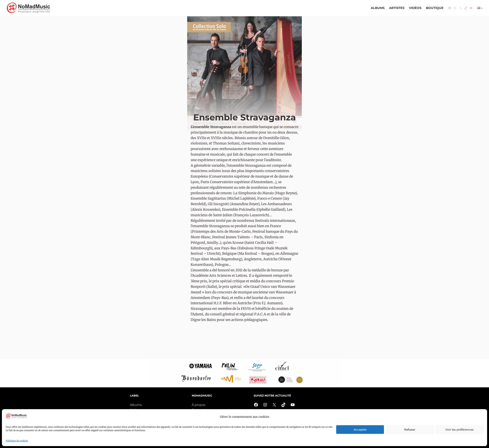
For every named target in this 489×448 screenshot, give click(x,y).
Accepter (360, 429)
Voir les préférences (459, 429)
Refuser (409, 429)
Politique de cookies (17, 440)
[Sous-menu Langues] (482, 8)
